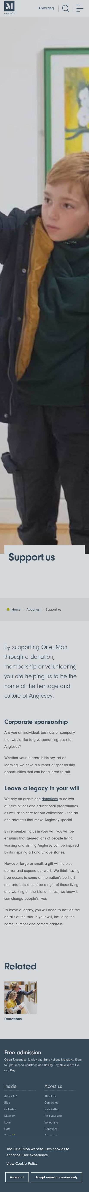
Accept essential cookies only (56, 1177)
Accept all (17, 1177)
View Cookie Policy (21, 1163)
